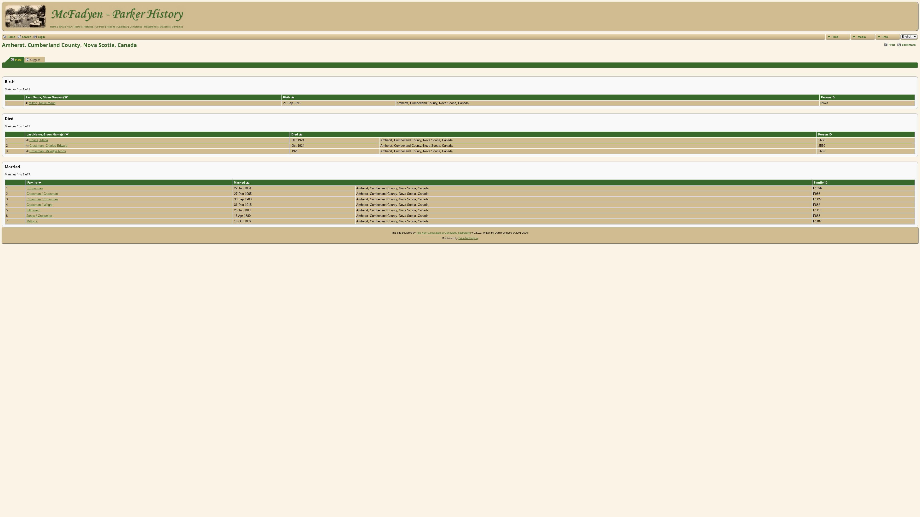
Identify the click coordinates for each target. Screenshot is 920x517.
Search (26, 37)
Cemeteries (136, 26)
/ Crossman (35, 188)
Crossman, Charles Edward (48, 145)
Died (295, 134)
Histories (88, 26)
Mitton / (32, 221)
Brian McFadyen (468, 238)
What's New (65, 26)
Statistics (165, 26)
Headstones (151, 26)
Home (53, 26)
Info (885, 37)
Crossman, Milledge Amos (47, 151)
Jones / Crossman (39, 216)
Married (240, 182)
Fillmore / (33, 210)
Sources (99, 26)
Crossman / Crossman (42, 194)
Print (892, 44)
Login (41, 37)
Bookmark (909, 44)
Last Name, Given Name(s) (45, 97)
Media (862, 37)
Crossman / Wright (39, 205)
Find (835, 37)
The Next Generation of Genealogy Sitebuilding (443, 232)
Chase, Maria (38, 140)
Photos (78, 26)
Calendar (122, 26)
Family (32, 182)
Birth (287, 97)
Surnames (177, 26)
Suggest (35, 60)
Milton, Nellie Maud (42, 103)
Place (18, 60)
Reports (111, 26)
